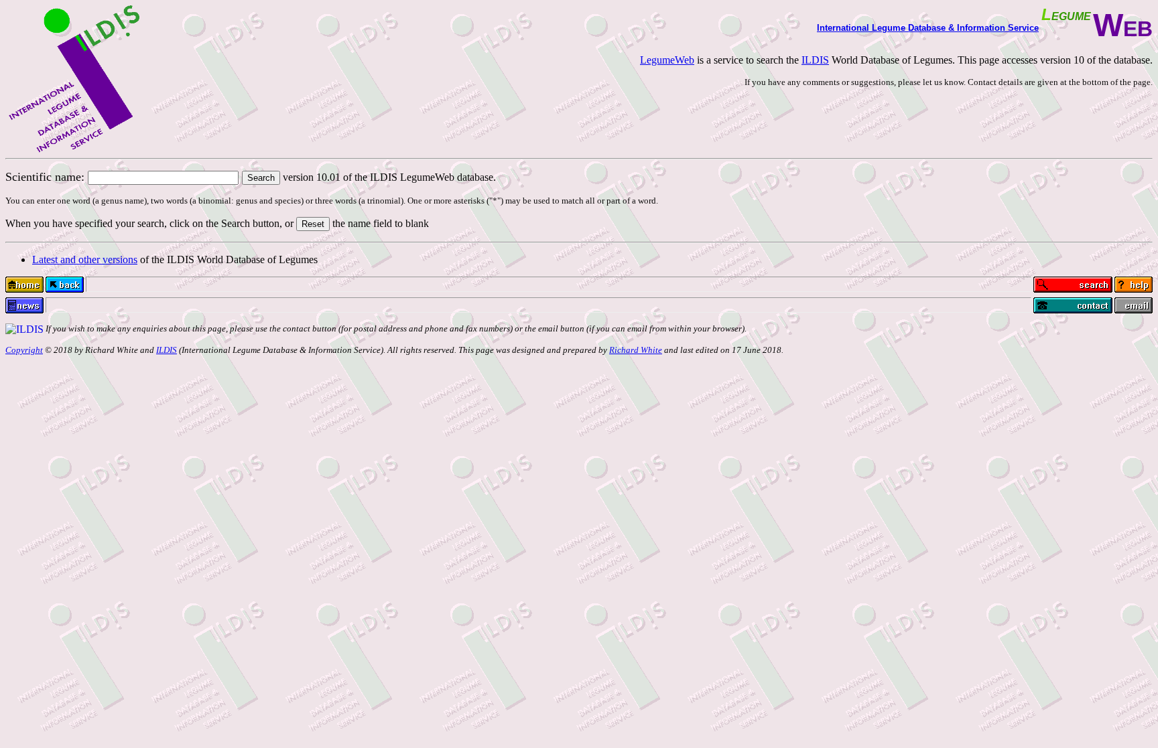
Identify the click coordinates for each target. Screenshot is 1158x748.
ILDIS (815, 60)
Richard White (635, 350)
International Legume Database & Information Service (928, 28)
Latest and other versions (84, 259)
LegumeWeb (667, 60)
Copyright (24, 350)
